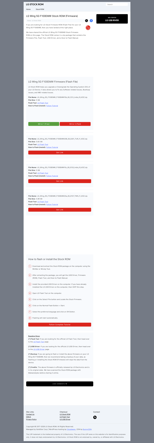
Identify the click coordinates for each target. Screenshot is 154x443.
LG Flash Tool (42, 103)
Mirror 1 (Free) (44, 124)
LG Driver (112, 21)
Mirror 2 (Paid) (75, 124)
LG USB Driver (39, 349)
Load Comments (58, 384)
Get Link (59, 152)
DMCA (28, 417)
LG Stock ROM (34, 4)
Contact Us (30, 414)
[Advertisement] (59, 57)
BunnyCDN (87, 429)
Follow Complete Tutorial (59, 325)
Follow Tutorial (52, 106)
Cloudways (71, 429)
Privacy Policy (31, 419)
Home (29, 20)
